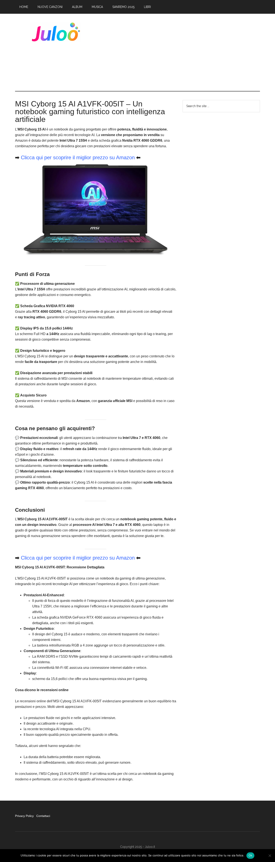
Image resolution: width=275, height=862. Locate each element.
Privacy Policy (25, 816)
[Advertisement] (182, 52)
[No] (269, 855)
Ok (250, 855)
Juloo (56, 32)
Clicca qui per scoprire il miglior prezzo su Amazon (78, 157)
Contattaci (43, 816)
